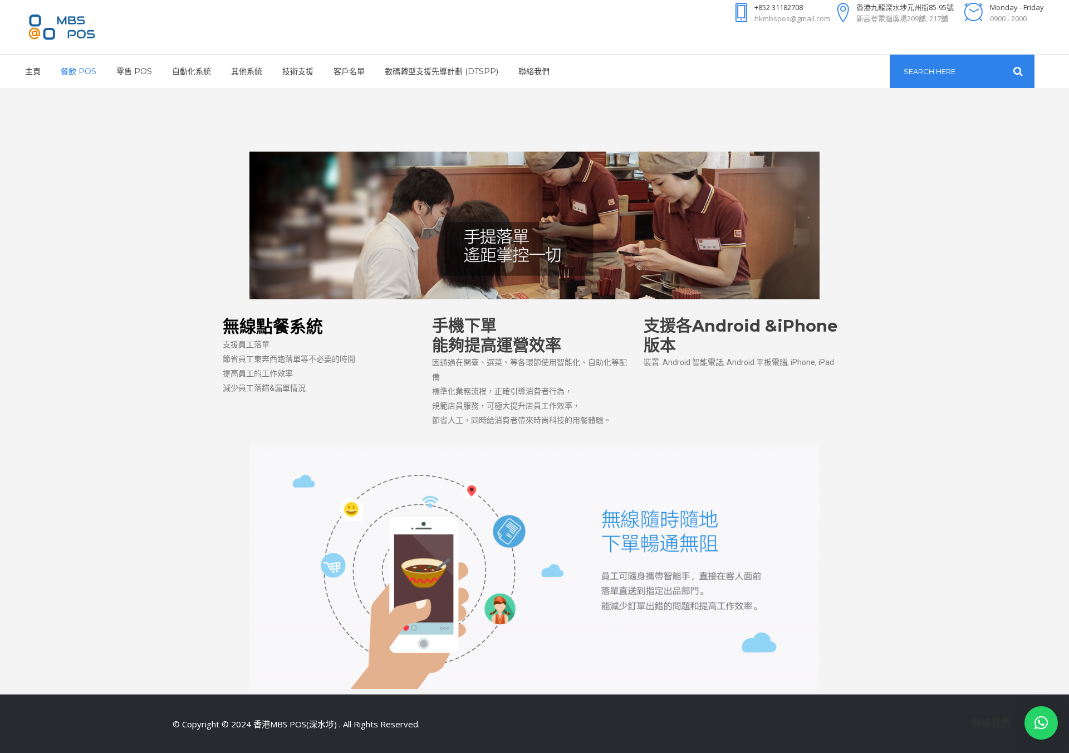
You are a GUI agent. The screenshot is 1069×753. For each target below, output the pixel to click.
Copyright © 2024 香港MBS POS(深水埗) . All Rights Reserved (300, 724)
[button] (1041, 723)
